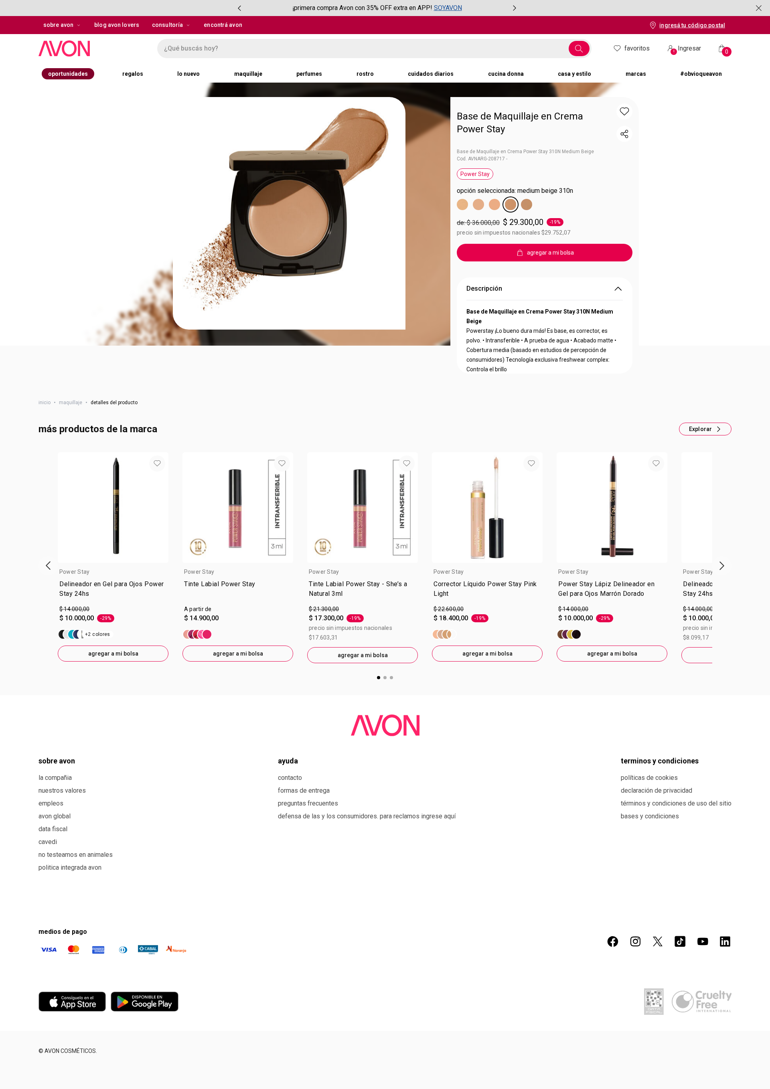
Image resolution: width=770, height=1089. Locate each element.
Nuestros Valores (62, 847)
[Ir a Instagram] (635, 998)
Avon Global (54, 873)
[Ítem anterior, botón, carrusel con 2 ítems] (239, 8)
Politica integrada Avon (69, 924)
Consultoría (167, 25)
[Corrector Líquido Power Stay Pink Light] (444, 691)
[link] (113, 647)
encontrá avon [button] (223, 25)
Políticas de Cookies (649, 834)
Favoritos (637, 48)
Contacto (290, 834)
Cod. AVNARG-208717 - (482, 159)
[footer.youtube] (702, 998)
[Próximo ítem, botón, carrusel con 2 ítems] (514, 8)
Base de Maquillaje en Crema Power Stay (520, 123)
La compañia (55, 834)
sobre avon (58, 25)
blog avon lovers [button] (116, 25)
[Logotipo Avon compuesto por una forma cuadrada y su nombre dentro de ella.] (89, 48)
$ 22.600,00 (449, 666)
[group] (377, 8)
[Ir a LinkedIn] (725, 998)
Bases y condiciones (650, 873)
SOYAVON (448, 8)
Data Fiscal (52, 886)
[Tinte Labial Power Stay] (197, 691)
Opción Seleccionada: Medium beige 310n (515, 190)
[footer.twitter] (657, 998)
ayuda (288, 818)
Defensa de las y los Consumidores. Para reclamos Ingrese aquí (367, 873)
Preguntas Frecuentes (308, 860)
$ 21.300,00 (324, 666)
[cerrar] (759, 8)
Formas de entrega (304, 847)
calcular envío (492, 283)
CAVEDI (47, 899)
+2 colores (97, 691)
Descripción (484, 345)
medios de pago (62, 988)
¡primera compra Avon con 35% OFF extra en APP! (362, 8)
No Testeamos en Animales (75, 911)
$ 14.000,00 (74, 666)
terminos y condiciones (660, 818)
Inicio (44, 459)
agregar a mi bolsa (113, 710)
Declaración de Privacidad (656, 847)
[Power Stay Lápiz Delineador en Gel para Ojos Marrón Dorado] (569, 691)
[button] (289, 213)
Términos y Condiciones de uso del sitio (676, 860)
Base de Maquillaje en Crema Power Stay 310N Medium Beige (525, 151)
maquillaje (70, 459)
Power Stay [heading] (74, 628)
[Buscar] (579, 48)
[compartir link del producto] (624, 134)
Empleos (50, 860)
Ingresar (687, 50)
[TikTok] (680, 998)
